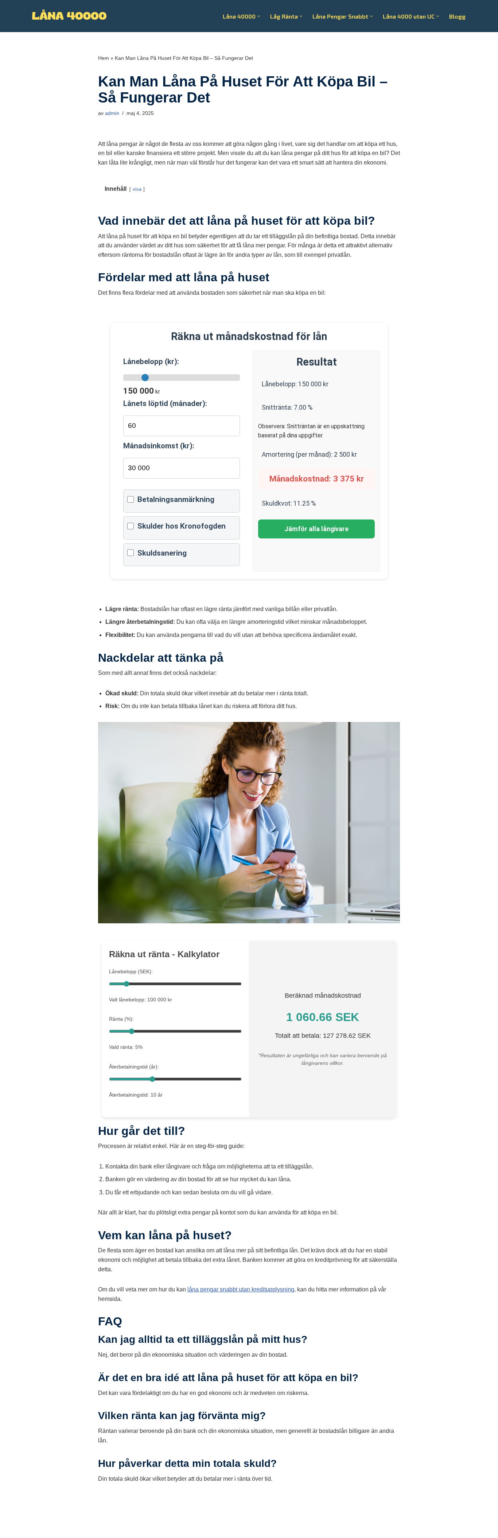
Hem (103, 58)
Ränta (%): (121, 1019)
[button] (258, 16)
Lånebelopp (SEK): (131, 971)
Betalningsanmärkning (175, 499)
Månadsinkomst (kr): (158, 445)
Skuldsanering (162, 553)
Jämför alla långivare (316, 529)
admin (112, 113)
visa (137, 189)
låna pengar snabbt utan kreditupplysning (240, 1289)
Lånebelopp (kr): (151, 361)
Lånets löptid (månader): (165, 403)
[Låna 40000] (69, 16)
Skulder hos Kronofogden (181, 526)
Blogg (457, 16)
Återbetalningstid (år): (134, 1067)
